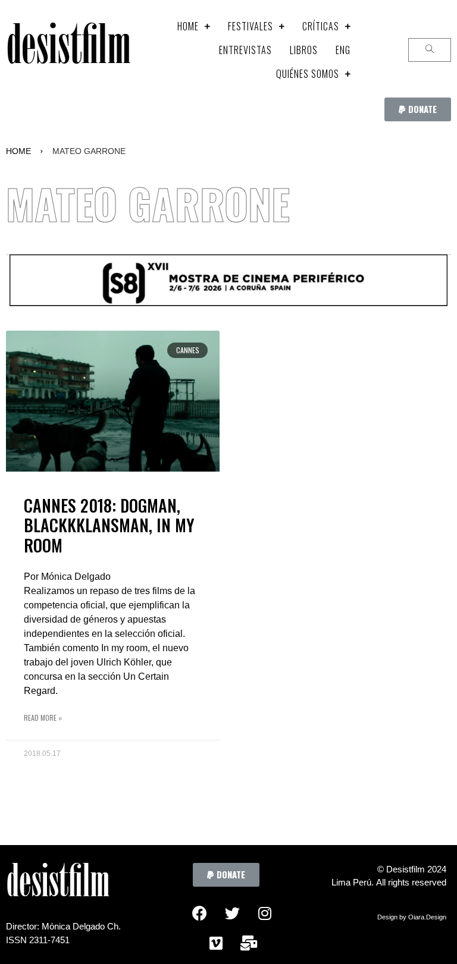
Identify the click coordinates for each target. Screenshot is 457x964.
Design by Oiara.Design (411, 917)
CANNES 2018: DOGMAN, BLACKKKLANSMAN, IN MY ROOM (109, 525)
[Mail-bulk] (249, 943)
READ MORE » (43, 717)
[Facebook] (199, 913)
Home (18, 151)
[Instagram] (265, 913)
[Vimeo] (216, 943)
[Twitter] (232, 913)
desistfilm (68, 50)
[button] (417, 109)
